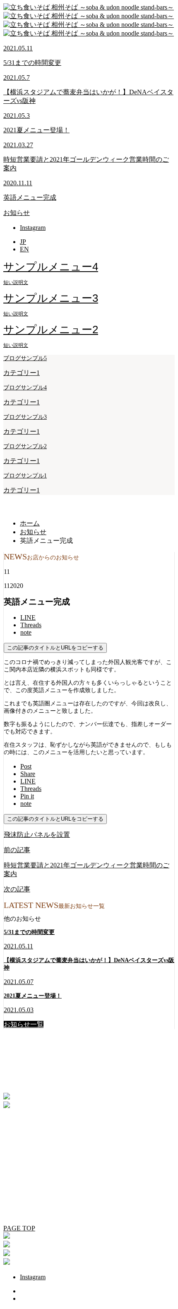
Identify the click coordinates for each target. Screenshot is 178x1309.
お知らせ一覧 (23, 1024)
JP (23, 241)
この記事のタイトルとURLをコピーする (55, 648)
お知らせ (16, 212)
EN (24, 249)
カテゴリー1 (21, 372)
